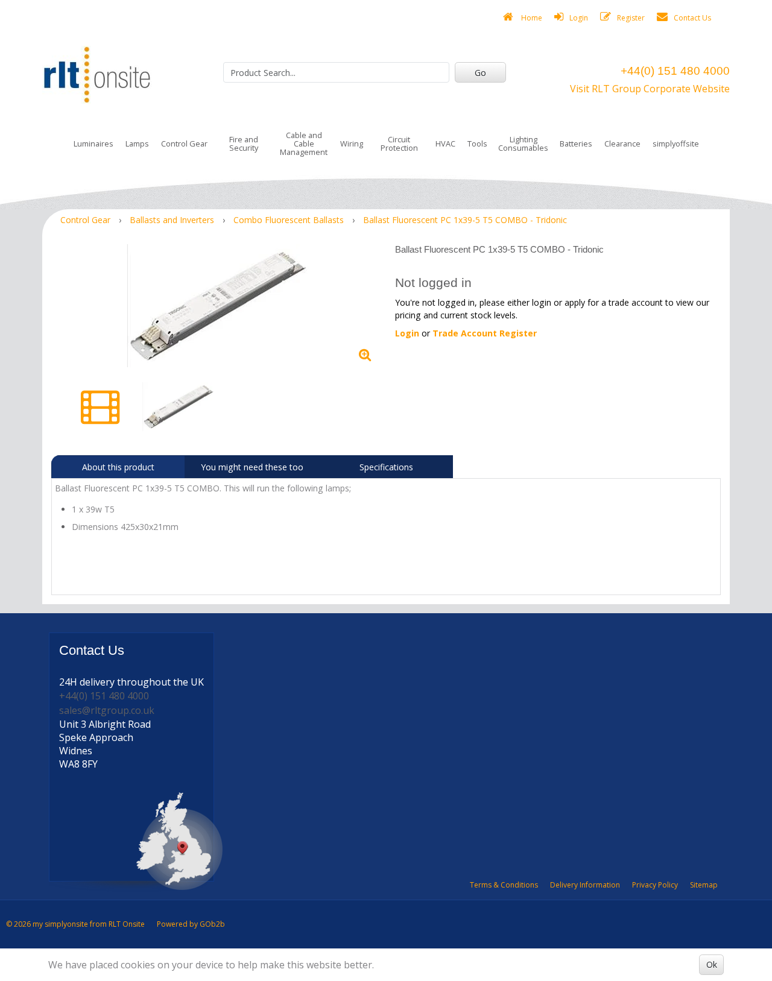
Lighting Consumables (523, 143)
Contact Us (692, 18)
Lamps (137, 143)
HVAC (445, 143)
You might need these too (252, 467)
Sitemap (704, 885)
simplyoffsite (676, 143)
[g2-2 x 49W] (218, 305)
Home (530, 18)
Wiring (351, 143)
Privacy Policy (655, 885)
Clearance (622, 143)
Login (578, 18)
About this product (118, 467)
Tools (477, 143)
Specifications (386, 467)
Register (631, 18)
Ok (711, 964)
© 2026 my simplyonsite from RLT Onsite (75, 924)
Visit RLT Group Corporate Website (650, 88)
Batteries (576, 143)
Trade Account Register (484, 333)
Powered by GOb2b (191, 924)
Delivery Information (585, 885)
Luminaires (93, 143)
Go (480, 72)
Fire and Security (243, 143)
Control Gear (184, 143)
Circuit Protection (399, 143)
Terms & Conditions (504, 885)
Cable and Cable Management (303, 143)
